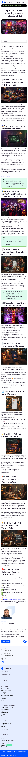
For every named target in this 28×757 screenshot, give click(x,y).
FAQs (2, 743)
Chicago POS (4, 729)
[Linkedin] (2, 662)
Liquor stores (4, 711)
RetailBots (5, 680)
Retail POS (4, 692)
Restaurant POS (5, 689)
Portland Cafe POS (6, 723)
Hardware (3, 698)
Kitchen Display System (7, 695)
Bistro (2, 715)
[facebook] (6, 662)
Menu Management (6, 693)
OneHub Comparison (6, 742)
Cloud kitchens (5, 709)
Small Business (4, 712)
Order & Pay (4, 697)
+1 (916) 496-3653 (8, 655)
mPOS (2, 700)
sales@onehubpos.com (10, 659)
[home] (7, 2)
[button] (22, 2)
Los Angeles (4, 724)
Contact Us (4, 747)
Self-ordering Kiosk (6, 690)
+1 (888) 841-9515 (8, 650)
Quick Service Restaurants (8, 707)
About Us (3, 737)
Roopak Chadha (7, 623)
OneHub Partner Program (7, 740)
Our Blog (3, 738)
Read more (6, 641)
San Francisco (4, 728)
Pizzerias (3, 714)
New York (3, 726)
